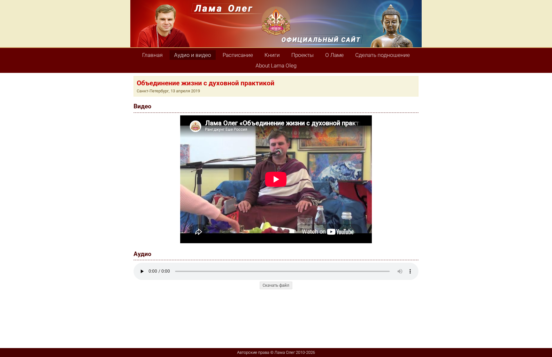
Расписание (238, 55)
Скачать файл (276, 285)
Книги (272, 55)
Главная (152, 55)
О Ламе (334, 55)
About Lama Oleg (276, 65)
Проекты (302, 55)
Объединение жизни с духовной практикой (205, 83)
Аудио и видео (192, 55)
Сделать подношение (382, 55)
